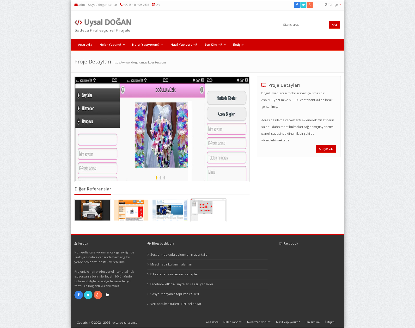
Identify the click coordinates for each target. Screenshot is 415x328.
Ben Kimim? (213, 44)
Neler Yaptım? (110, 44)
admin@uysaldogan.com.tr (97, 4)
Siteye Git (326, 148)
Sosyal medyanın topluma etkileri (174, 294)
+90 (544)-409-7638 (135, 4)
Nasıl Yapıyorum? (184, 44)
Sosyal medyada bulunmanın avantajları (179, 254)
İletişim (238, 44)
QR (157, 4)
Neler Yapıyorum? (146, 44)
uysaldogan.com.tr (125, 323)
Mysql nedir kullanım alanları (171, 264)
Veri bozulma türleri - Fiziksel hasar (175, 304)
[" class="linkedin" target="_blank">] (316, 4)
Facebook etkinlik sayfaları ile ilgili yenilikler (181, 284)
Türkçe (333, 4)
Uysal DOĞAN (107, 22)
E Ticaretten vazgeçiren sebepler (174, 274)
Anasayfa (85, 44)
